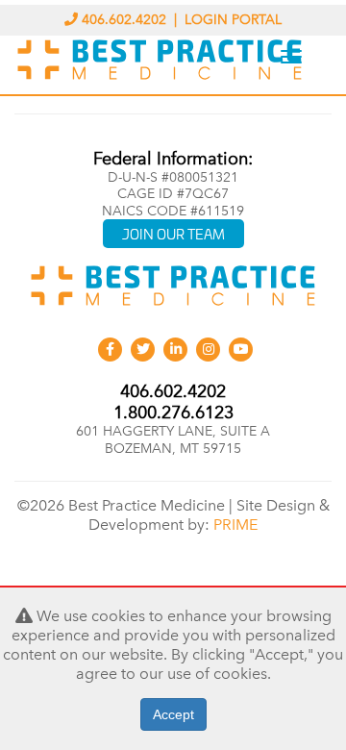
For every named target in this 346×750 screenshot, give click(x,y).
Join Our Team (173, 233)
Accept (173, 714)
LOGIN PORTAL (233, 20)
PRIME (235, 524)
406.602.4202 (124, 20)
